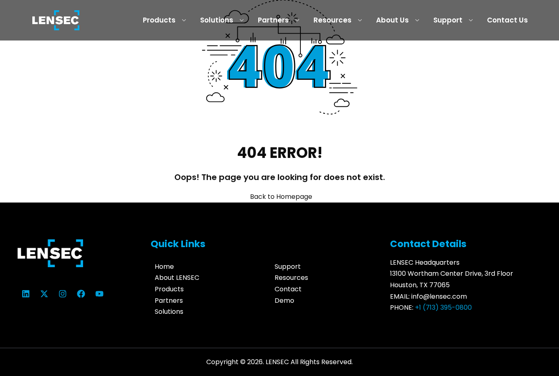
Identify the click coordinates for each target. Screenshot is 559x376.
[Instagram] (62, 294)
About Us (392, 20)
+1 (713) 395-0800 (443, 307)
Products (159, 20)
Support (447, 20)
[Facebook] (81, 294)
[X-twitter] (44, 294)
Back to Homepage (281, 196)
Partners (273, 20)
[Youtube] (99, 294)
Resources (332, 20)
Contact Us (507, 20)
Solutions (216, 20)
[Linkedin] (26, 294)
